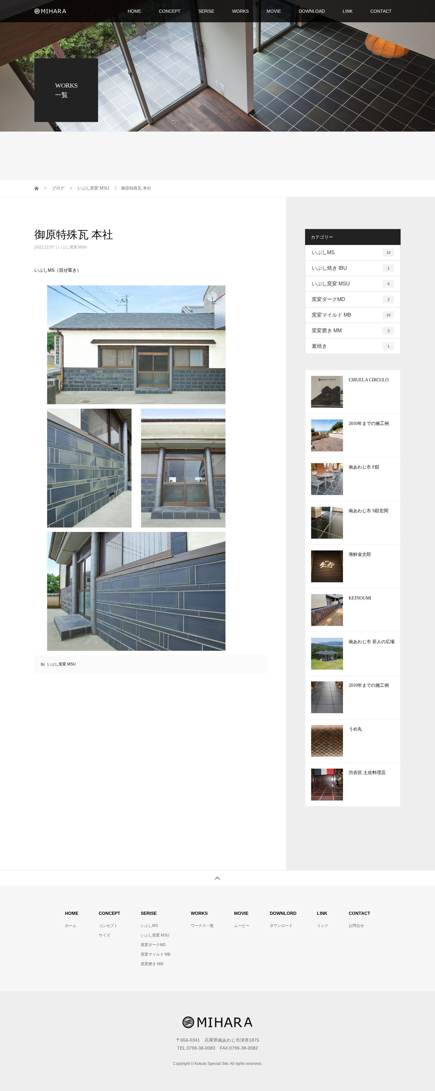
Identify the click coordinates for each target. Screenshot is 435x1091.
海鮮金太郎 (360, 554)
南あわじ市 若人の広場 (372, 641)
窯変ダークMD (350, 299)
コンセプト (108, 925)
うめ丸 (355, 729)
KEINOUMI (360, 598)
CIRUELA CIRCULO (369, 379)
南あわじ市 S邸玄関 (368, 510)
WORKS (240, 11)
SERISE (206, 11)
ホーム (70, 925)
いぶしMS (351, 252)
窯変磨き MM (350, 330)
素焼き (350, 346)
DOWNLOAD (312, 11)
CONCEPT (170, 11)
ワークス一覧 (202, 925)
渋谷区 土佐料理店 (367, 772)
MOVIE (274, 11)
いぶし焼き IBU (350, 268)
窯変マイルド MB (351, 315)
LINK (348, 11)
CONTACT (381, 11)
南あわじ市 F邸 (364, 467)
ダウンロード (281, 925)
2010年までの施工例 (369, 423)
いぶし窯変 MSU (72, 247)
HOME (134, 11)
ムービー (241, 925)
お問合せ (356, 925)
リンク (322, 925)
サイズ (104, 935)
